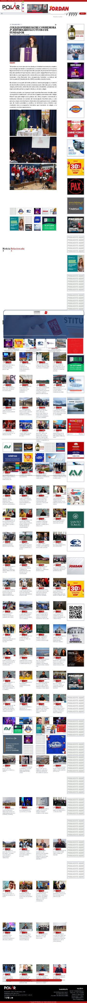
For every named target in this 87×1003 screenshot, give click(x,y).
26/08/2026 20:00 (42, 658)
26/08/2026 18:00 (25, 704)
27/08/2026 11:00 (25, 565)
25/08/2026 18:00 (9, 974)
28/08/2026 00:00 (9, 472)
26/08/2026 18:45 (42, 681)
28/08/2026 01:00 (60, 430)
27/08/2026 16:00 (59, 519)
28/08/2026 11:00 (26, 385)
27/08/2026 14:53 (25, 542)
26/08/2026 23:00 (25, 634)
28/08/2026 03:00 (26, 430)
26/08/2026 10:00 (59, 766)
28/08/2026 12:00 (60, 362)
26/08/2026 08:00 (25, 807)
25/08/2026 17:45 (25, 974)
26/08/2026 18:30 (59, 681)
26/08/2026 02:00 (59, 849)
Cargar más (33, 980)
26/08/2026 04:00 (25, 849)
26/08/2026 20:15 (25, 658)
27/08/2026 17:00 (9, 519)
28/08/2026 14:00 (26, 362)
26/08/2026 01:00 (9, 891)
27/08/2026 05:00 (59, 588)
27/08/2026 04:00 (9, 611)
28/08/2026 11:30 (10, 385)
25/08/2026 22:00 (59, 891)
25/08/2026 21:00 (9, 932)
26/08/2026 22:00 (42, 634)
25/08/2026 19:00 (59, 932)
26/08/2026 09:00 (9, 807)
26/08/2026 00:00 (25, 891)
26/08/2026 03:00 (42, 849)
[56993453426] (23, 3)
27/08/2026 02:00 (42, 611)
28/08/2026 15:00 (10, 362)
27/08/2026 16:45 (25, 519)
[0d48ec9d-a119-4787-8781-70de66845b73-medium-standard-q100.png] (11, 10)
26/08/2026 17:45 (42, 704)
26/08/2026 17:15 (59, 704)
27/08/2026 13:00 (59, 542)
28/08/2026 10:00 (43, 385)
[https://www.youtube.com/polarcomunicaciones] (23, 11)
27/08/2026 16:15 (42, 519)
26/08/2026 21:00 (59, 634)
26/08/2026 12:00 (25, 766)
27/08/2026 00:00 (9, 634)
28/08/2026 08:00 (10, 408)
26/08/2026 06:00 (59, 807)
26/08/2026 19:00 (25, 681)
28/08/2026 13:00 (43, 362)
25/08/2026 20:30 (25, 932)
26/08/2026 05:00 (9, 849)
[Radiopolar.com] (1, 13)
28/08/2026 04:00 (10, 430)
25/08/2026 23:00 (42, 891)
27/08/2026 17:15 (59, 496)
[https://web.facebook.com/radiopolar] (23, 4)
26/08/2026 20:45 (9, 658)
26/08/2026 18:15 (9, 704)
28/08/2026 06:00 (43, 408)
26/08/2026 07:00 (42, 807)
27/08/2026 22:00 (42, 472)
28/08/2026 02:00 (43, 430)
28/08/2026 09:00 (60, 385)
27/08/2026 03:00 (25, 611)
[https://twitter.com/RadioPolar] (23, 6)
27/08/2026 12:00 (9, 565)
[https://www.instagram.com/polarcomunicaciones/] (23, 9)
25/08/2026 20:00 (42, 932)
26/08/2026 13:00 (9, 766)
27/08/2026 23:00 (25, 472)
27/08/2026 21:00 (59, 472)
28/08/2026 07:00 (26, 408)
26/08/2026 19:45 (59, 658)
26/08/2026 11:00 (42, 766)
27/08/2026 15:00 (9, 542)
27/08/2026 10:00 (42, 565)
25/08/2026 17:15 (42, 974)
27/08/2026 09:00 (59, 565)
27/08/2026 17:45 (42, 496)
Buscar (82, 13)
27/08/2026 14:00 (42, 542)
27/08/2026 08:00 (9, 588)
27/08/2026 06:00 (42, 588)
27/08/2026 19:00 (25, 496)
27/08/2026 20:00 (9, 496)
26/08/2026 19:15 (9, 681)
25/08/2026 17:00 (59, 974)
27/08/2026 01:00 (59, 611)
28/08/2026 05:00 (60, 408)
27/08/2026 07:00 (25, 588)
